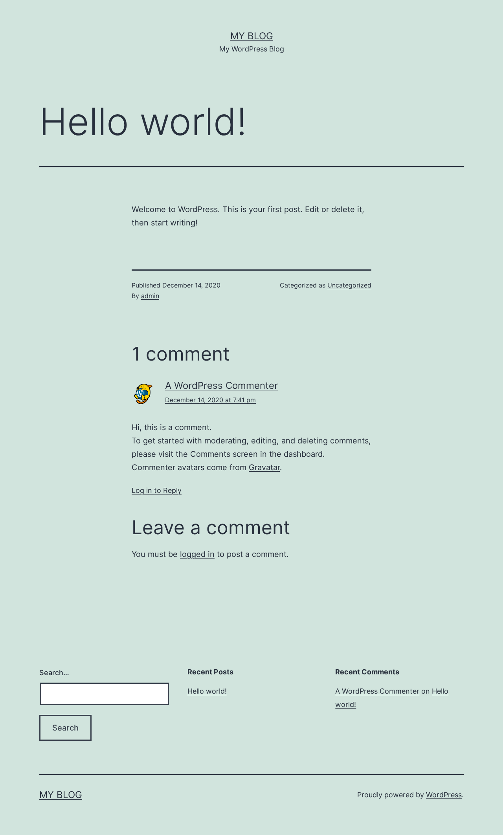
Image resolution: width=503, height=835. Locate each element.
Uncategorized (349, 285)
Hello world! (207, 691)
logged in (197, 554)
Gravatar (264, 467)
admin (150, 296)
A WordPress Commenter (221, 385)
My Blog (251, 36)
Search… (54, 672)
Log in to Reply (157, 490)
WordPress (444, 795)
